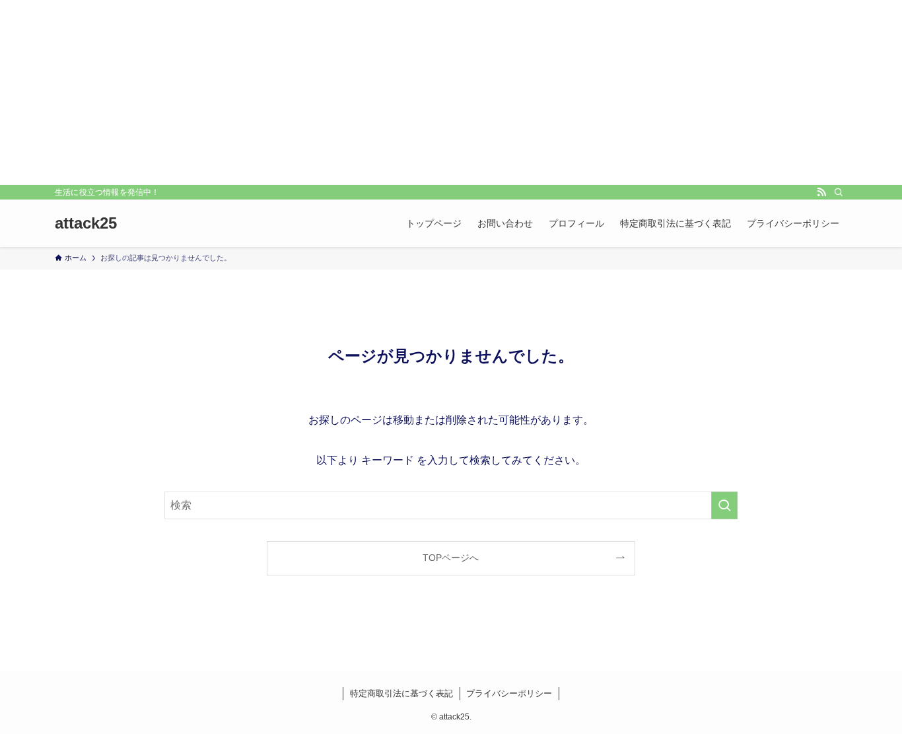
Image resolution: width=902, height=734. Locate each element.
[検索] (838, 192)
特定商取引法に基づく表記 (401, 693)
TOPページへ (451, 557)
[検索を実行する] (724, 505)
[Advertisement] (451, 92)
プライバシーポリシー (509, 693)
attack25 (86, 223)
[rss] (821, 192)
